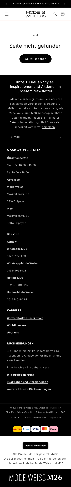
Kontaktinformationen (36, 417)
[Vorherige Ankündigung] (6, 4)
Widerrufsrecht (24, 412)
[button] (7, 14)
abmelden (48, 127)
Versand (17, 417)
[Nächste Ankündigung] (64, 4)
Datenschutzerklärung (24, 122)
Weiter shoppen (35, 58)
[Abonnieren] (60, 137)
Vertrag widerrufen (35, 445)
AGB (63, 412)
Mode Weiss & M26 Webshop (33, 408)
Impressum (55, 417)
